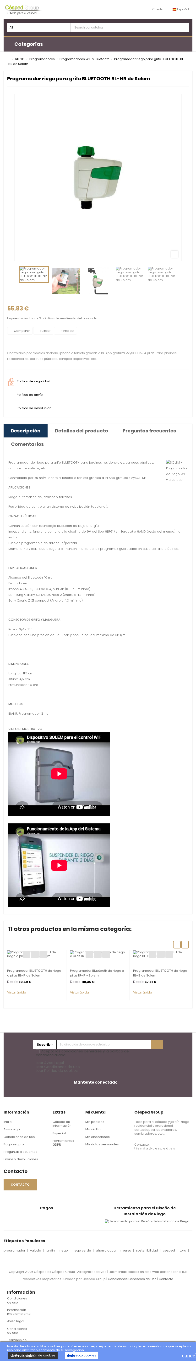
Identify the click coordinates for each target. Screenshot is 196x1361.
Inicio (8, 1122)
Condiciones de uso (19, 1137)
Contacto (166, 1279)
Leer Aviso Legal (50, 1062)
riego (64, 1250)
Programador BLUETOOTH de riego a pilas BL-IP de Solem (34, 973)
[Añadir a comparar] (35, 954)
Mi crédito (93, 1129)
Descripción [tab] (25, 430)
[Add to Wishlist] (26, 954)
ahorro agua (106, 1250)
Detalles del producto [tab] (81, 430)
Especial (59, 1133)
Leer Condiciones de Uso (58, 1066)
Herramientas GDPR (63, 1142)
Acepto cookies (81, 1355)
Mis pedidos (94, 1122)
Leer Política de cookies (57, 1070)
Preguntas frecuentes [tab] (149, 430)
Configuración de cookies (33, 1355)
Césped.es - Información (62, 1124)
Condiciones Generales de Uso (132, 1279)
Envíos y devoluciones (21, 1159)
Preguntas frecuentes (20, 1151)
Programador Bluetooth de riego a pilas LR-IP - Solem (97, 973)
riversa (125, 1250)
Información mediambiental (19, 1312)
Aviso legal (12, 1129)
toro (183, 1250)
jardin (50, 1250)
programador (14, 1250)
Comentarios (27, 444)
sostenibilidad (147, 1250)
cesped (169, 1250)
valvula (35, 1250)
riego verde (82, 1250)
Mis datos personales (102, 1144)
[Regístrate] (157, 1044)
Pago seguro (14, 1144)
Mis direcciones (97, 1137)
